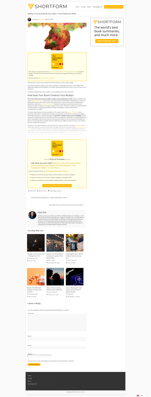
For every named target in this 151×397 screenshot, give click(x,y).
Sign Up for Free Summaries (113, 7)
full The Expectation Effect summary (56, 171)
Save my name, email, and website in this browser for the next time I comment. (51, 361)
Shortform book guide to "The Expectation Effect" (63, 72)
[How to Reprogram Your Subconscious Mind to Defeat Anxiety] (74, 269)
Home (77, 7)
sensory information (47, 104)
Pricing (83, 7)
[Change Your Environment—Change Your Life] (36, 235)
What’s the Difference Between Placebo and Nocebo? (34, 290)
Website (30, 354)
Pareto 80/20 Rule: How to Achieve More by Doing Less (74, 256)
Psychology (53, 191)
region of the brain (72, 112)
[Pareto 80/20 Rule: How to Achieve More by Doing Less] (74, 235)
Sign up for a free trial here (46, 78)
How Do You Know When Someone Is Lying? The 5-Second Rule (54, 256)
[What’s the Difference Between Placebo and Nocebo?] (36, 269)
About (89, 7)
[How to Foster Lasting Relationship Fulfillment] (55, 269)
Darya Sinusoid (33, 258)
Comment (31, 313)
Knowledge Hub (97, 7)
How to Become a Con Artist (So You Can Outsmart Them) (67, 205)
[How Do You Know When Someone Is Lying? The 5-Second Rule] (55, 235)
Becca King (51, 260)
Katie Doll (41, 19)
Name (30, 336)
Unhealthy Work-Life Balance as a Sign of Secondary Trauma (48, 197)
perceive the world (37, 100)
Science (59, 191)
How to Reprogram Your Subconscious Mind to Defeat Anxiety (74, 290)
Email (30, 345)
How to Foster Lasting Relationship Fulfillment (54, 289)
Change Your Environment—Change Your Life (35, 255)
